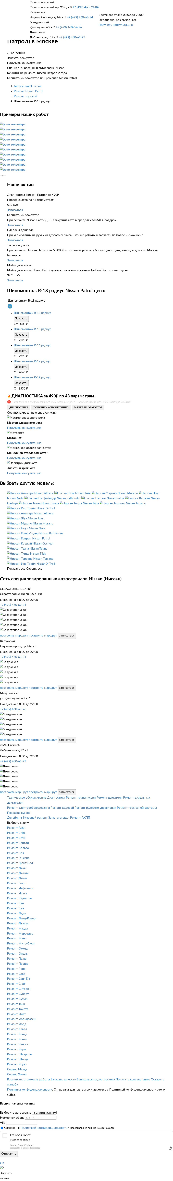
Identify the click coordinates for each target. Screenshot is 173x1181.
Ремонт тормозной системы (137, 807)
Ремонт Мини (17, 938)
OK (2, 1163)
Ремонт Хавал (17, 1029)
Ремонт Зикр (16, 883)
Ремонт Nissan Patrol (28, 91)
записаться (67, 635)
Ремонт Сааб (16, 973)
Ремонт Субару (18, 994)
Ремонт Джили (18, 873)
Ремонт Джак (16, 868)
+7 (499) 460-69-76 (69, 27)
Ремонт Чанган (17, 1044)
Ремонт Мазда (17, 928)
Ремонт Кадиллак (19, 898)
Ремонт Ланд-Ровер (21, 918)
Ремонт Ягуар (17, 1064)
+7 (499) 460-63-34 (80, 17)
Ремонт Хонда (17, 1034)
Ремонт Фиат (16, 1014)
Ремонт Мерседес (20, 933)
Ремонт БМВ (16, 838)
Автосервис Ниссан (27, 86)
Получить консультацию (115, 24)
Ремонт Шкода (17, 1059)
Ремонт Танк (16, 1004)
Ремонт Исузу (17, 893)
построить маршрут (14, 635)
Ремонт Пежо (17, 958)
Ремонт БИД (16, 832)
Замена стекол (58, 817)
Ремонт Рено (16, 968)
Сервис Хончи (17, 1074)
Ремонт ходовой (25, 96)
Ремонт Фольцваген (21, 1019)
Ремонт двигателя (109, 797)
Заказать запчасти (63, 1079)
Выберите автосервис (15, 1112)
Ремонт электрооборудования (28, 807)
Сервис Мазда (17, 1069)
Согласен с (35, 1127)
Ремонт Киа (15, 908)
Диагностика (56, 797)
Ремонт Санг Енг (18, 978)
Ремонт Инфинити (20, 888)
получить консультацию (51, 407)
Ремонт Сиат (16, 983)
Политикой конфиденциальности (43, 1127)
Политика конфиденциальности (29, 1089)
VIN (2, 1122)
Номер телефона (12, 1117)
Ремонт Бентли (18, 843)
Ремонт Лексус (18, 923)
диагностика (18, 407)
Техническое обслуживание (26, 797)
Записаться (15, 210)
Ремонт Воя (15, 853)
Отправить (8, 1153)
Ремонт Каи (15, 903)
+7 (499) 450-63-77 (72, 37)
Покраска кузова (18, 812)
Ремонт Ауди (16, 827)
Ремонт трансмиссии (81, 797)
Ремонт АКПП (80, 817)
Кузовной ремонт (35, 817)
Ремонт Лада (16, 913)
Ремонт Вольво (18, 848)
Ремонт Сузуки (17, 999)
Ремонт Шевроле (19, 1054)
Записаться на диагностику (96, 1079)
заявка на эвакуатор (88, 407)
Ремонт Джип (17, 878)
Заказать (21, 318)
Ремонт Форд (16, 1024)
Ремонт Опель (17, 953)
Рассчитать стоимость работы (28, 1079)
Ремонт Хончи (17, 1039)
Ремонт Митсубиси (20, 943)
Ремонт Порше (17, 963)
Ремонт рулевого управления (95, 807)
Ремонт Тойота (17, 1009)
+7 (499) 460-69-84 (85, 7)
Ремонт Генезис (18, 858)
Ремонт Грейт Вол (20, 863)
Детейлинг (14, 817)
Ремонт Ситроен (19, 988)
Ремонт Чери (16, 1049)
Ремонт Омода (17, 948)
